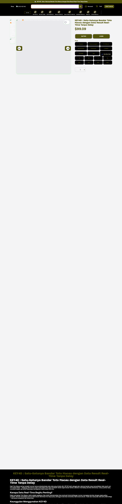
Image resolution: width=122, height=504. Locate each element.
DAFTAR (83, 36)
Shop (12, 6)
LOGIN (101, 36)
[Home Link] (21, 6)
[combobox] (55, 6)
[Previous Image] (19, 48)
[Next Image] (68, 48)
